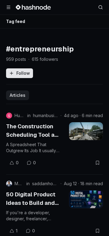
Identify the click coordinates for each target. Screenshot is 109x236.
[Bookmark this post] (97, 162)
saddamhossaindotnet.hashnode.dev (45, 183)
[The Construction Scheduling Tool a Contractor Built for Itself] (86, 131)
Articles (17, 95)
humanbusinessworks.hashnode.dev (45, 115)
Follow (23, 73)
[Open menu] (8, 7)
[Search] (100, 7)
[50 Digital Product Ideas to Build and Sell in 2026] (86, 199)
